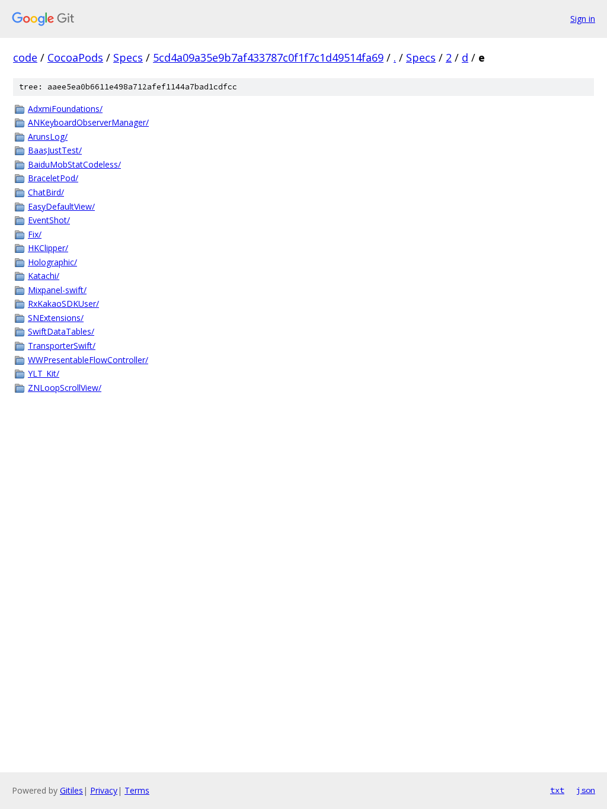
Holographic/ (52, 262)
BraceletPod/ (53, 178)
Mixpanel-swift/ (57, 290)
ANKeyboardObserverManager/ (88, 122)
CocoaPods (75, 57)
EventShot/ (49, 220)
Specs (128, 57)
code (25, 57)
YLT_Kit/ (43, 373)
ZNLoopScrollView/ (64, 387)
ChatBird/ (46, 192)
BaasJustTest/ (55, 150)
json (585, 790)
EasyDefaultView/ (61, 206)
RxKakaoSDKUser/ (63, 303)
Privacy (103, 790)
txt (557, 790)
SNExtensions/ (56, 317)
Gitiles (71, 790)
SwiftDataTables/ (61, 331)
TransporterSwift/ (61, 345)
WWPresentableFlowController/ (88, 359)
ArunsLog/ (48, 136)
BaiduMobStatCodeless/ (74, 164)
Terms (136, 790)
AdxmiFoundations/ (65, 108)
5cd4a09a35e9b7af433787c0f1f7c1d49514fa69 (268, 57)
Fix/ (34, 234)
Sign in (582, 18)
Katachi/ (43, 275)
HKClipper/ (48, 247)
